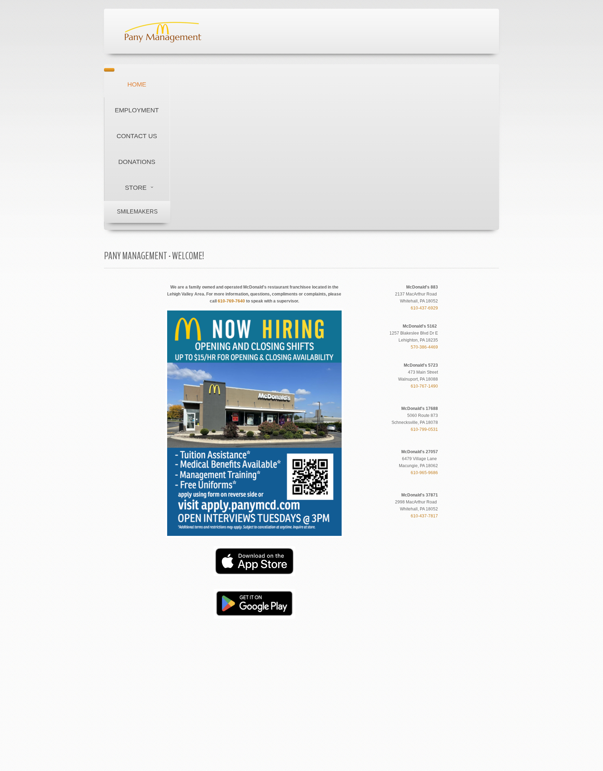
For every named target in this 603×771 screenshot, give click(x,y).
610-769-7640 (231, 301)
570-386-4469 (424, 347)
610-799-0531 (424, 429)
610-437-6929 (424, 308)
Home (136, 84)
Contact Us (137, 136)
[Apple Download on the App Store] (254, 561)
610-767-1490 (424, 386)
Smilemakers (137, 212)
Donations (136, 161)
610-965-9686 (424, 472)
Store (136, 187)
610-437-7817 (424, 516)
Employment (137, 110)
